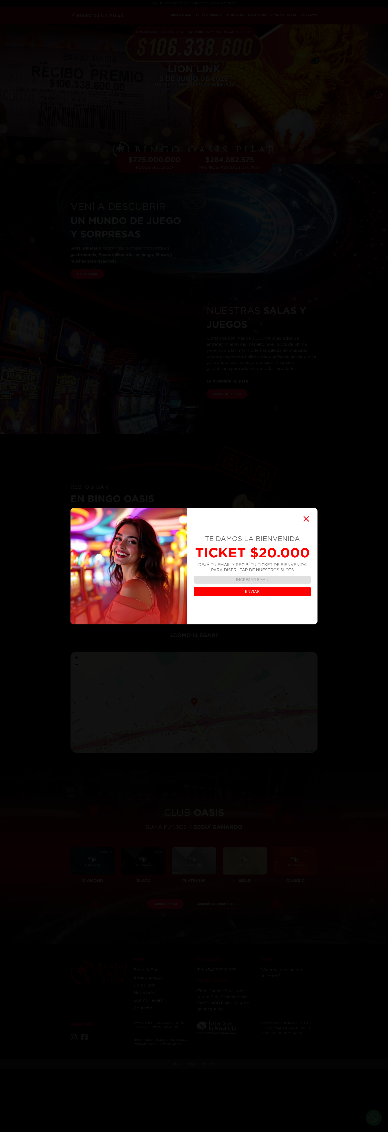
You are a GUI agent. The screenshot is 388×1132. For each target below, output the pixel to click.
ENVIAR (252, 591)
